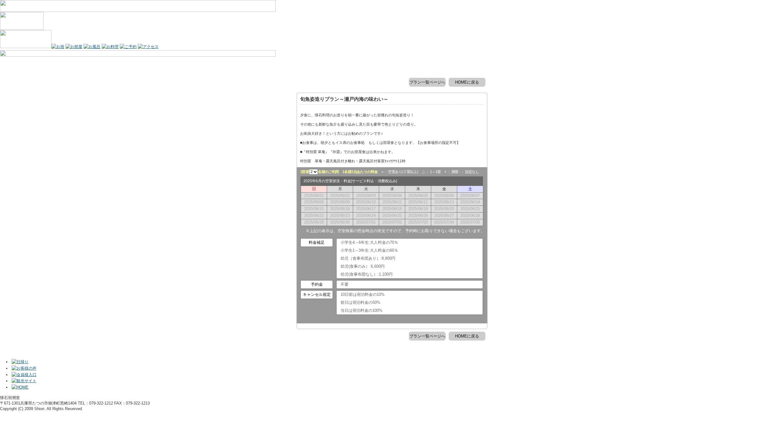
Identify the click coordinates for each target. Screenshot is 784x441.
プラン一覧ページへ (427, 82)
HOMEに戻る (467, 82)
